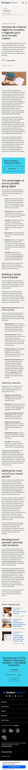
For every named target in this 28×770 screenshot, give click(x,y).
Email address (14, 669)
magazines (18, 490)
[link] (13, 168)
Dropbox (16, 725)
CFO (9, 90)
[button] (14, 766)
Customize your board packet (10, 450)
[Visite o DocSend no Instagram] (18, 696)
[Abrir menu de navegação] (25, 2)
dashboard (14, 372)
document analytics (16, 256)
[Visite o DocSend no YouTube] (6, 696)
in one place (21, 215)
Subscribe (14, 679)
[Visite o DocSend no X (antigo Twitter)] (12, 696)
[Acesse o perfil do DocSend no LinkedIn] (9, 696)
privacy (19, 675)
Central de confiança (7, 746)
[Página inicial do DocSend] (14, 692)
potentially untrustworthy (9, 561)
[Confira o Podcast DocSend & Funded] (21, 696)
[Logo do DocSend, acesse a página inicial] (9, 2)
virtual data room (6, 575)
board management (7, 570)
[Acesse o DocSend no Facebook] (15, 696)
